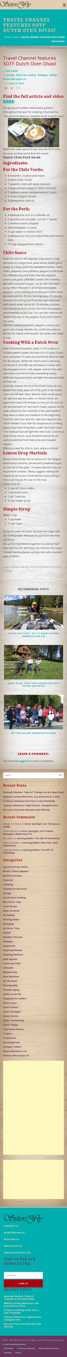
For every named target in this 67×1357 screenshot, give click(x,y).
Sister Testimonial (13, 1020)
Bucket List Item (12, 875)
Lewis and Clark (12, 963)
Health (7, 932)
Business (8, 879)
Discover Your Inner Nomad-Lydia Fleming (26, 809)
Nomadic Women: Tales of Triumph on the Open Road (33, 792)
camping (23, 566)
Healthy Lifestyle (12, 937)
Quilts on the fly (12, 994)
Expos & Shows (11, 910)
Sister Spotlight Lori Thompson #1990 (31, 825)
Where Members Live (15, 1051)
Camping (10, 75)
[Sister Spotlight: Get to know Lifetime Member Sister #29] (33, 612)
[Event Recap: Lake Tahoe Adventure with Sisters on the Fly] (33, 662)
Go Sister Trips (11, 928)
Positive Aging (11, 989)
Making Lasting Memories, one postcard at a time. (31, 796)
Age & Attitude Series (15, 866)
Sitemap (8, 1352)
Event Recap (10, 906)
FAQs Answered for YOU (17, 1252)
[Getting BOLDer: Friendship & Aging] (33, 712)
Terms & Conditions (26, 1348)
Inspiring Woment (13, 954)
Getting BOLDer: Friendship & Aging (33, 733)
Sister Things (10, 1024)
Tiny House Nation (13, 1029)
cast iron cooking (38, 566)
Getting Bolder (11, 919)
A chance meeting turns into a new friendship (29, 800)
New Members (11, 976)
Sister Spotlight (12, 1011)
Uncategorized (11, 1042)
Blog (16, 37)
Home (7, 37)
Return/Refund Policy (49, 1348)
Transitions (9, 1037)
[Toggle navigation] (64, 5)
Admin (18, 1352)
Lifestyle (53, 75)
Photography (10, 985)
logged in (24, 761)
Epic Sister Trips (12, 901)
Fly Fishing (9, 915)
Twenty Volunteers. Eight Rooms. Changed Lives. (30, 805)
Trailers (7, 1033)
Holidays (8, 941)
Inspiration (9, 945)
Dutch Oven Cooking (26, 75)
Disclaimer (9, 1348)
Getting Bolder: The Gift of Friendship (38, 838)
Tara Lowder (12, 70)
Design (7, 893)
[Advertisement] (33, 1108)
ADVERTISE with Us (14, 1232)
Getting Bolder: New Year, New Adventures (30, 844)
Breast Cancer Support (16, 871)
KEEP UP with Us (13, 1245)
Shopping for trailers (14, 998)
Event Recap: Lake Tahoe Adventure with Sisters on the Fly (33, 684)
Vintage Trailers (12, 1046)
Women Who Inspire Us (14, 79)
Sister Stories (10, 1016)
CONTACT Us (11, 1225)
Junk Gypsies (10, 958)
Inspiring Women (12, 950)
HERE (8, 101)
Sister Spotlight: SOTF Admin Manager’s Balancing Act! (28, 832)
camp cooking (10, 566)
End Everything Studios (15, 1344)
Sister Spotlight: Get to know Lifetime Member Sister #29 (33, 635)
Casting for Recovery (15, 888)
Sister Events (10, 1007)
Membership (10, 972)
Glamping (42, 75)
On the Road (10, 980)
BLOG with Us (11, 1239)
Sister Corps (10, 1002)
